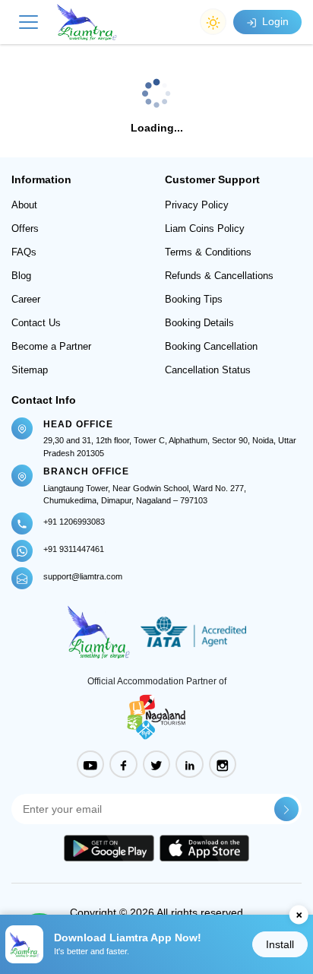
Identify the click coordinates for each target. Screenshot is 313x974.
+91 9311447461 (73, 549)
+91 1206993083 (74, 521)
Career (25, 299)
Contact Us (36, 322)
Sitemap (29, 370)
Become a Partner (51, 346)
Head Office (78, 424)
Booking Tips (194, 299)
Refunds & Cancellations (219, 275)
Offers (25, 228)
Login (274, 21)
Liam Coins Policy (205, 228)
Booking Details (199, 322)
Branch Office (86, 471)
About (24, 205)
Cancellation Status (208, 370)
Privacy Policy (197, 205)
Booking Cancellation (211, 346)
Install (280, 944)
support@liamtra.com (82, 576)
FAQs (23, 252)
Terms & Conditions (208, 252)
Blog (21, 275)
